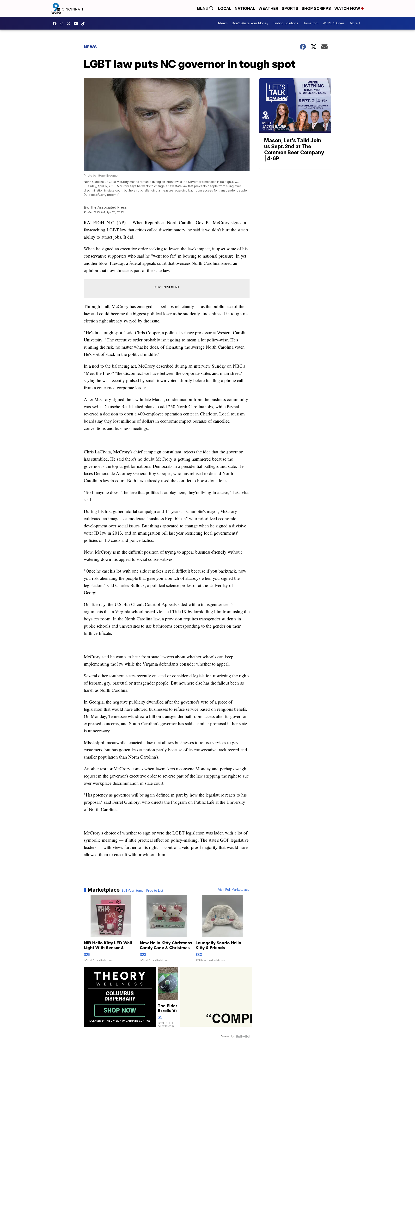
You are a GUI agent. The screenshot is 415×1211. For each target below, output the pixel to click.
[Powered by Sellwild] (243, 1036)
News (90, 46)
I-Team (222, 23)
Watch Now (347, 8)
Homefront (310, 23)
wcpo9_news (63, 23)
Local (224, 8)
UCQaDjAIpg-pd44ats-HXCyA (77, 23)
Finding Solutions (285, 23)
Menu (203, 8)
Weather (268, 8)
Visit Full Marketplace (234, 889)
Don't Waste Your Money (250, 23)
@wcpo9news (84, 23)
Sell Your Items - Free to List (142, 890)
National (245, 8)
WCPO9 (56, 23)
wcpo (70, 23)
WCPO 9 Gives (334, 23)
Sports (290, 8)
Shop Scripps (316, 8)
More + (355, 23)
